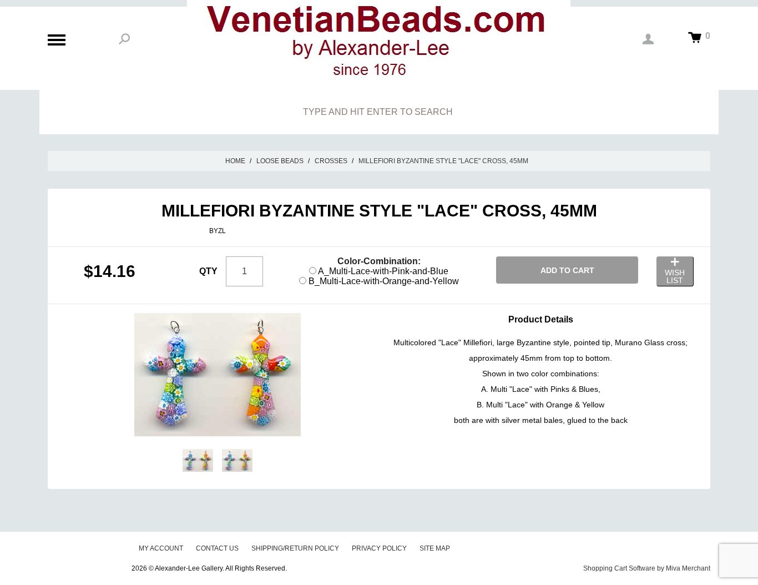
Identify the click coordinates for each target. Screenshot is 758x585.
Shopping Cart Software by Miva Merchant (646, 568)
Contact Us (217, 548)
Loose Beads (280, 161)
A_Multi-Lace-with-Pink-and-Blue (382, 271)
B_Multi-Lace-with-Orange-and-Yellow (382, 281)
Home (235, 161)
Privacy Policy (379, 548)
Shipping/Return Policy (295, 548)
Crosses (331, 161)
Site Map (435, 548)
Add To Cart (567, 270)
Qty (208, 271)
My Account (161, 548)
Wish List (675, 276)
